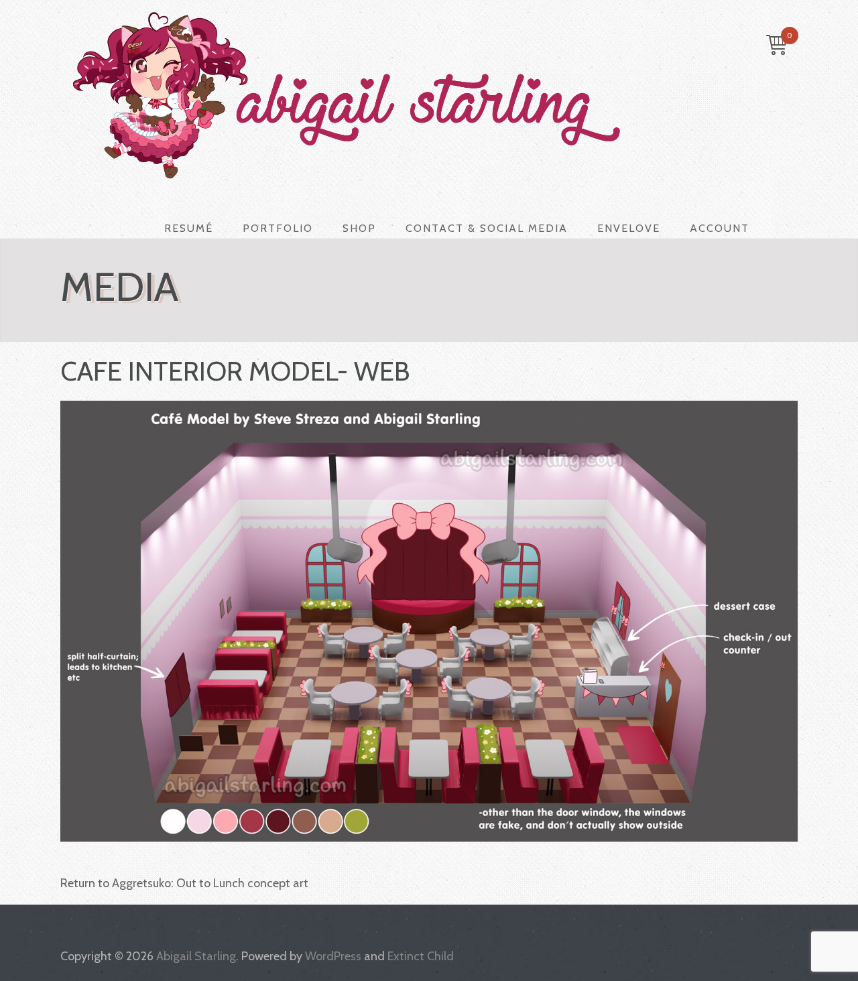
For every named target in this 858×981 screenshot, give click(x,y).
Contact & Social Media (487, 228)
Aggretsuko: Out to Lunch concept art (210, 883)
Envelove (628, 228)
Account (719, 228)
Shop (359, 228)
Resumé (188, 228)
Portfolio (278, 228)
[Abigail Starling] (419, 95)
